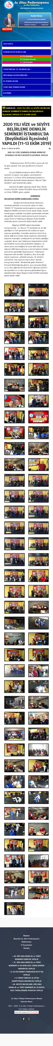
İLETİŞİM (7, 93)
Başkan (26, 936)
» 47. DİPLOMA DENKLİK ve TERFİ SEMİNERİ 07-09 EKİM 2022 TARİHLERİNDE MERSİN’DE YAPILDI (26, 965)
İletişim (27, 948)
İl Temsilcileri (26, 945)
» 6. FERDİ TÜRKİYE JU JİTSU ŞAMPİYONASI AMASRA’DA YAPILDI (26, 979)
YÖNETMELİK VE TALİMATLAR (16, 69)
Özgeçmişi (44, 24)
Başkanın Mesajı (30, 24)
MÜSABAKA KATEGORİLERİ (15, 75)
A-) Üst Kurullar (26, 56)
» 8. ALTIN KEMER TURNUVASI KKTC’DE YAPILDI (26, 973)
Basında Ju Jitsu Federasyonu (26, 939)
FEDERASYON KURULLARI (14, 52)
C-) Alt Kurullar (26, 62)
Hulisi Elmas (36, 15)
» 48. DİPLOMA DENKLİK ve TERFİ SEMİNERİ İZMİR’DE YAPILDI (26, 957)
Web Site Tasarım (26, 1012)
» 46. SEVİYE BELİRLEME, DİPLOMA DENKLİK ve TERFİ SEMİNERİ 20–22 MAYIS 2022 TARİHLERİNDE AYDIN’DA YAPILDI (26, 987)
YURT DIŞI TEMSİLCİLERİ (14, 87)
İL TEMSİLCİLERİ (10, 81)
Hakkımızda (26, 942)
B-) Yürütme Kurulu (28, 59)
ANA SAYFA (7, 29)
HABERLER (10, 108)
